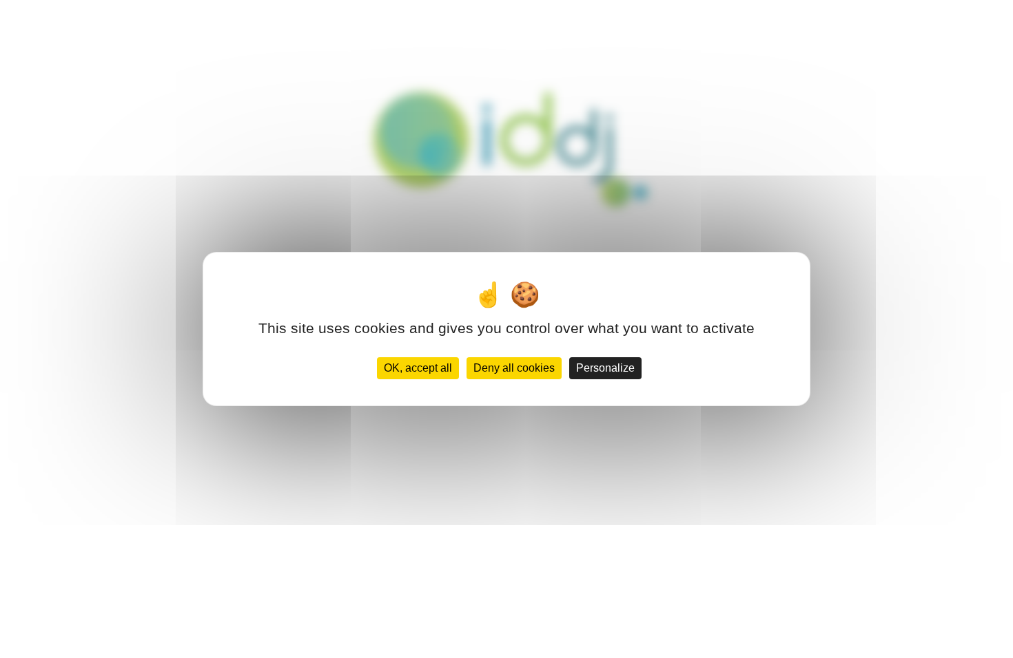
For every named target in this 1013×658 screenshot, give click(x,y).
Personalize (605, 368)
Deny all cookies (514, 368)
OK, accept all (418, 368)
